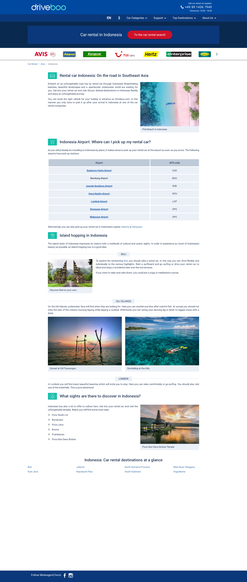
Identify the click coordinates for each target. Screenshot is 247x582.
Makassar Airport (99, 217)
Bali (126, 260)
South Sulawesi (133, 471)
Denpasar (137, 226)
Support (158, 18)
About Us (207, 18)
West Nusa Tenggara (184, 467)
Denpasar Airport (99, 209)
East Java (33, 471)
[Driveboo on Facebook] (65, 575)
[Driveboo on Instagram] (70, 575)
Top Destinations (183, 18)
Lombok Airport (99, 201)
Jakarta (125, 226)
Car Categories (135, 18)
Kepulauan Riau (84, 471)
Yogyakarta (179, 471)
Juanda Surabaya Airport (99, 186)
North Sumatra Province (137, 467)
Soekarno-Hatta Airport (99, 170)
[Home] (48, 7)
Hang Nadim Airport (99, 193)
